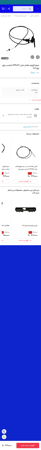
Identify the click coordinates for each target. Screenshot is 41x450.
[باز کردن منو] (37, 8)
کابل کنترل (26, 127)
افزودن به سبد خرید (28, 445)
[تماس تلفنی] (4, 431)
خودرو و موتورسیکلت (20, 16)
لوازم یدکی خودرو (6, 16)
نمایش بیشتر (36, 100)
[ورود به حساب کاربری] (9, 8)
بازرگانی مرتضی (34, 16)
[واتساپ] (4, 437)
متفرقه (33, 72)
